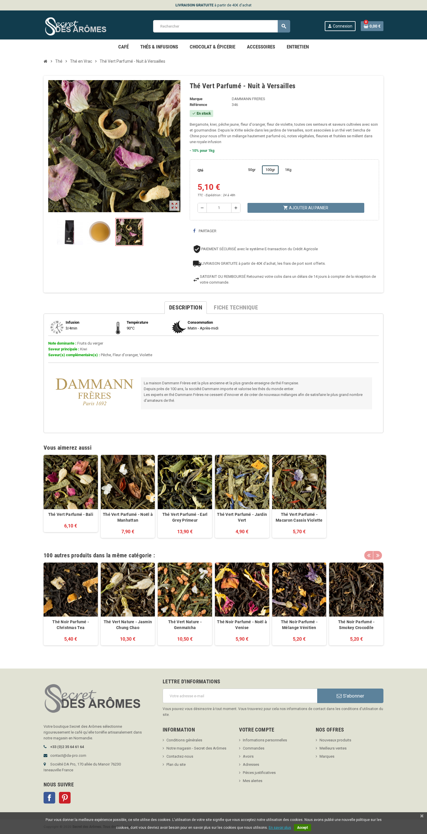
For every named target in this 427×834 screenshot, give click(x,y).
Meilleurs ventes (333, 748)
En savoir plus (280, 828)
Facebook (49, 798)
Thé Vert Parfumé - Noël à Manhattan (128, 517)
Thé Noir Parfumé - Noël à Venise (242, 624)
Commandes (253, 748)
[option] (70, 607)
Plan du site (176, 764)
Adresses (251, 764)
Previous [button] (368, 555)
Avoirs (248, 756)
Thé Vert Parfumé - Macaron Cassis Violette (299, 517)
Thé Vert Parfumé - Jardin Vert (242, 517)
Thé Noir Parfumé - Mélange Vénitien (299, 624)
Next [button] (377, 555)
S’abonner (353, 696)
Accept (302, 828)
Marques (327, 756)
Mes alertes (252, 781)
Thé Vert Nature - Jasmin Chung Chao (128, 624)
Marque (196, 99)
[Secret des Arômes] (81, 26)
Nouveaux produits (335, 740)
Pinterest (65, 798)
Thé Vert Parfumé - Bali (70, 514)
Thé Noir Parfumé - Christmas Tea (70, 624)
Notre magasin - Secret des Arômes (196, 748)
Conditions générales (184, 740)
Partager (207, 231)
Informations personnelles (265, 740)
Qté (200, 170)
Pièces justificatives (259, 772)
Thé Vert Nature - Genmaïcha (185, 624)
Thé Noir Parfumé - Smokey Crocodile (356, 624)
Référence (198, 104)
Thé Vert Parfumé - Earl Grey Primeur (184, 517)
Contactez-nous (179, 756)
